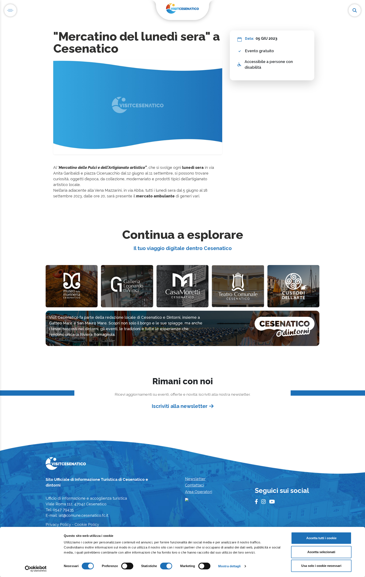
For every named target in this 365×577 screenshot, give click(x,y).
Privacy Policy (58, 524)
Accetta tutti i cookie (321, 538)
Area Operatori (198, 491)
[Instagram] (263, 502)
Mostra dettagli (229, 566)
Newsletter (195, 479)
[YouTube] (272, 502)
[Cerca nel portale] (355, 10)
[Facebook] (256, 502)
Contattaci (194, 485)
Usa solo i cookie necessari (321, 565)
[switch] (127, 566)
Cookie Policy (87, 524)
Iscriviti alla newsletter (179, 406)
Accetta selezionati (321, 552)
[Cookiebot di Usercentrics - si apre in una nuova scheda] (35, 569)
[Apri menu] (10, 10)
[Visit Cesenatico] (66, 464)
